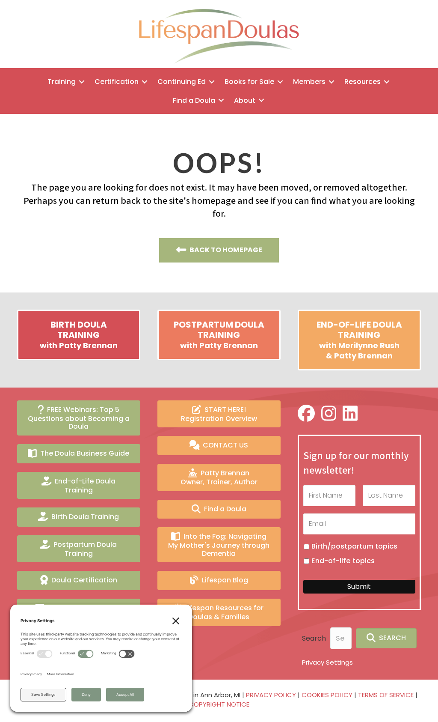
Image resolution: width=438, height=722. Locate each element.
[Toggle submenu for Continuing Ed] (212, 82)
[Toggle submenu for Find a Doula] (221, 100)
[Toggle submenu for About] (261, 100)
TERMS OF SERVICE (386, 694)
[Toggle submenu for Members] (331, 82)
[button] (386, 638)
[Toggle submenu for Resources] (387, 82)
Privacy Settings (327, 662)
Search (314, 638)
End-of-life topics (343, 561)
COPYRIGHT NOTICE (219, 704)
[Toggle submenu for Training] (82, 82)
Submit (359, 586)
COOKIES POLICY (327, 694)
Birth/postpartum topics (354, 546)
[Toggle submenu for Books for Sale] (280, 82)
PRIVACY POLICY (271, 694)
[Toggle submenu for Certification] (144, 82)
